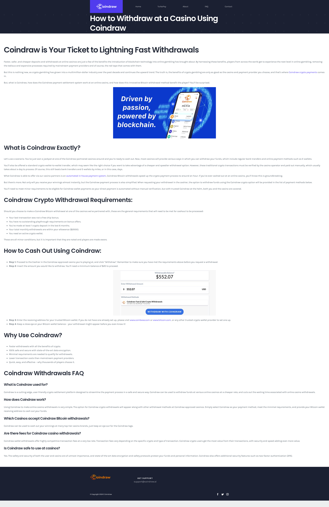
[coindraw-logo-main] (100, 475)
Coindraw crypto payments (303, 72)
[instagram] (227, 494)
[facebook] (218, 494)
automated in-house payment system (86, 175)
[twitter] (222, 494)
